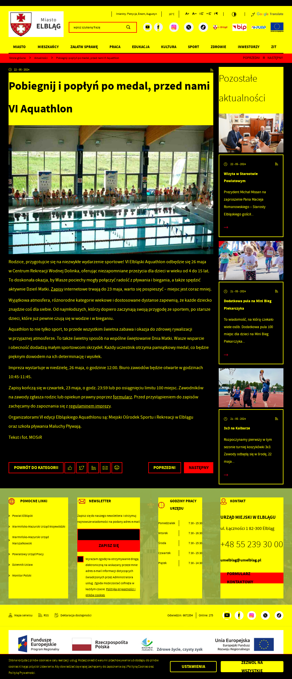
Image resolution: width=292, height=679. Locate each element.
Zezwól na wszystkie (252, 666)
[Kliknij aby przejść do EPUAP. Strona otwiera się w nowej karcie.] (259, 27)
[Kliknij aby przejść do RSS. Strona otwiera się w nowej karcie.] (211, 69)
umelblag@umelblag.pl (240, 560)
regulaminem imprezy (89, 406)
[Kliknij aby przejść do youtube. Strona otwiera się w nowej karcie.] (147, 27)
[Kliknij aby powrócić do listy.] (264, 58)
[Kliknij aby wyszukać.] (128, 27)
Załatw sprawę (84, 46)
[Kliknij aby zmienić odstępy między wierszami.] (201, 15)
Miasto (19, 46)
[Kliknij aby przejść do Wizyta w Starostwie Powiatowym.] (251, 134)
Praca (115, 46)
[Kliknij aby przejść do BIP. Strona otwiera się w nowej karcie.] (239, 27)
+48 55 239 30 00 (251, 544)
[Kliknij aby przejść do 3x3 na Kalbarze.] (251, 388)
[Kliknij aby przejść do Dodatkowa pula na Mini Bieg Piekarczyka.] (251, 261)
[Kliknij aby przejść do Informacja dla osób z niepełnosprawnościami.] (253, 14)
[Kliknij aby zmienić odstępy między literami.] (194, 15)
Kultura (168, 46)
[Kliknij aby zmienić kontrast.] (234, 14)
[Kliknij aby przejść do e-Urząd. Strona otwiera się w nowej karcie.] (220, 27)
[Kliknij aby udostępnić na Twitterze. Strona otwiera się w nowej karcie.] (81, 467)
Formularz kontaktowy (240, 578)
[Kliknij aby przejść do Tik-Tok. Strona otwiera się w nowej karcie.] (203, 27)
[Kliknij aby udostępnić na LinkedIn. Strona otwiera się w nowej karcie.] (93, 467)
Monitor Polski (21, 575)
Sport (193, 46)
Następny (275, 58)
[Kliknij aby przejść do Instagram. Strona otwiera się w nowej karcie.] (174, 27)
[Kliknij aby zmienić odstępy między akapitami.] (216, 15)
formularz (122, 397)
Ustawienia (193, 666)
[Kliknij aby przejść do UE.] (277, 27)
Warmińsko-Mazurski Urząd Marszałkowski (30, 540)
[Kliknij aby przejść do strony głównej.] (36, 27)
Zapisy (57, 289)
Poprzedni (251, 58)
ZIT (273, 46)
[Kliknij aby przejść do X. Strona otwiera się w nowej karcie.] (189, 27)
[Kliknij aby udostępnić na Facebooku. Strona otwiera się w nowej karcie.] (70, 467)
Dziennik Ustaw (22, 565)
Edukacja (140, 46)
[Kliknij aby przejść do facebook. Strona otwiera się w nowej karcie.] (158, 27)
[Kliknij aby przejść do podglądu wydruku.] (117, 467)
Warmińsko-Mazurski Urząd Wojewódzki (38, 526)
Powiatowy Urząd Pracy (28, 554)
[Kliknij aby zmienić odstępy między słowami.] (209, 15)
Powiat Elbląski (22, 516)
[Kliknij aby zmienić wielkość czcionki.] (187, 15)
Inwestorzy (248, 46)
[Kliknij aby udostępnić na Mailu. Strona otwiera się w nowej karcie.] (105, 467)
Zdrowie (218, 46)
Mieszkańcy (48, 46)
